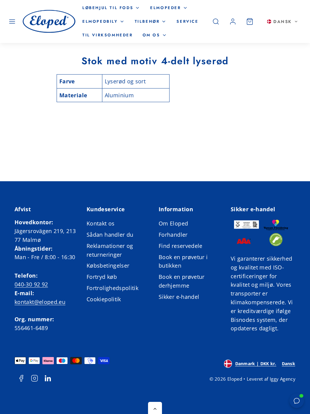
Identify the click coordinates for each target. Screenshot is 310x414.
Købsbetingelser (108, 265)
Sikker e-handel (179, 296)
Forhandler (173, 234)
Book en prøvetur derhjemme (182, 281)
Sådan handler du (110, 234)
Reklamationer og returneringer (110, 250)
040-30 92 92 (31, 284)
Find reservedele (181, 245)
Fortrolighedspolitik (112, 288)
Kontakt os (101, 223)
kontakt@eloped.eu (40, 301)
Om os (151, 35)
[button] (12, 21)
